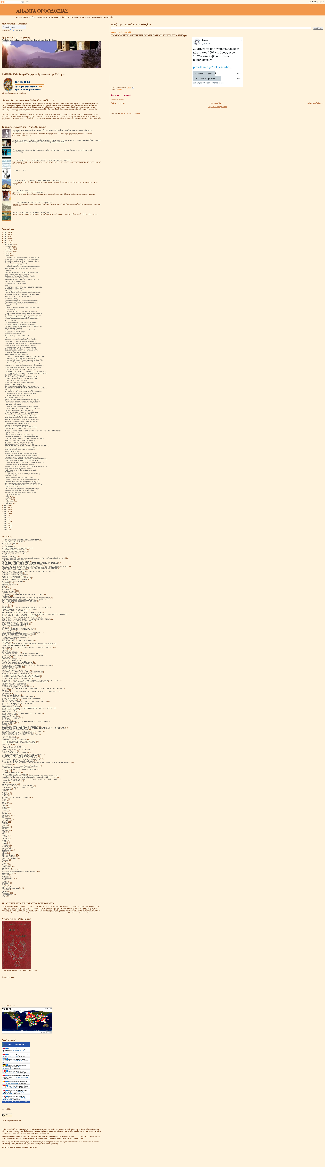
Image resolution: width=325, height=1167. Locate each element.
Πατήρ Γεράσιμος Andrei (10, 705)
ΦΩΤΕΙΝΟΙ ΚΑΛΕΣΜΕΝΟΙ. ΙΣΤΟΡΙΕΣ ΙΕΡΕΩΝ (17, 787)
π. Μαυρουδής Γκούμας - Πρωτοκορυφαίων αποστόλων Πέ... (24, 360)
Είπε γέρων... (9, 270)
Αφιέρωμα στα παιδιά (9, 584)
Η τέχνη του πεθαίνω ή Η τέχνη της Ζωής (15, 622)
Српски (4, 891)
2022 (6, 240)
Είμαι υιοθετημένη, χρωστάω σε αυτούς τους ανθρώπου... (22, 479)
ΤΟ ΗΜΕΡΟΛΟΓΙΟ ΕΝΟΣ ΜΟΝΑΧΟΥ (14, 774)
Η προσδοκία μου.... (11, 309)
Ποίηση (4, 725)
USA (3, 885)
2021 (6, 242)
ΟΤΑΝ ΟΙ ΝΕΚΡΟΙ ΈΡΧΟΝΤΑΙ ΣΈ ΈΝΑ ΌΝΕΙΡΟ (18, 696)
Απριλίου (8, 498)
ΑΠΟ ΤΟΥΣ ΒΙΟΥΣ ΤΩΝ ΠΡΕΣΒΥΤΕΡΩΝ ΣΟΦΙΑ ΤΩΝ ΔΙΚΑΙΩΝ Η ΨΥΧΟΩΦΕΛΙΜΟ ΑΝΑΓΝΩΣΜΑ (35, 566)
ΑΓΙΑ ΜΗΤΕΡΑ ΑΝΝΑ (9, 543)
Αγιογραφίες (6, 545)
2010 (6, 526)
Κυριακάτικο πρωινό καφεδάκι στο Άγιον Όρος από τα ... (22, 457)
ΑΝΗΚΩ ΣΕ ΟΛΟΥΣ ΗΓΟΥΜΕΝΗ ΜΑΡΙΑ (15, 561)
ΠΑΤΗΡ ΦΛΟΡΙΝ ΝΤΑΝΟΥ (11, 718)
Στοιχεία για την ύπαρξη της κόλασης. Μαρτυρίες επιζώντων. (22, 754)
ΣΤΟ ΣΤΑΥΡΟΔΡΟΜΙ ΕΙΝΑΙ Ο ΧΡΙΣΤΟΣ (15, 753)
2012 (6, 522)
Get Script (8, 1102)
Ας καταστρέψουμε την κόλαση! (12, 581)
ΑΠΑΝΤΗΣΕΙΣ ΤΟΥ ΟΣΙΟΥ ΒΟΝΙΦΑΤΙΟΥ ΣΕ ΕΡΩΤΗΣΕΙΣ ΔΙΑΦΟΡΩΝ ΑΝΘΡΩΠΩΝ (30, 563)
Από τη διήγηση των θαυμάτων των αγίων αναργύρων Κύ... (23, 367)
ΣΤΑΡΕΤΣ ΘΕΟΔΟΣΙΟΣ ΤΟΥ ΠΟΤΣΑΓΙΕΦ (16, 749)
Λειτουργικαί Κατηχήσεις (10, 659)
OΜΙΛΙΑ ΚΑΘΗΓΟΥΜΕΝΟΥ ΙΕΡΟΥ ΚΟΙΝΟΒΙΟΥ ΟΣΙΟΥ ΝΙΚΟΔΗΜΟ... (27, 446)
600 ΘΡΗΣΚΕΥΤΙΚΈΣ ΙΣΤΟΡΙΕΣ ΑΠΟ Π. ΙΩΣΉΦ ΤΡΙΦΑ (20, 540)
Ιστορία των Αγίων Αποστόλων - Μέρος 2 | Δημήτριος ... (22, 345)
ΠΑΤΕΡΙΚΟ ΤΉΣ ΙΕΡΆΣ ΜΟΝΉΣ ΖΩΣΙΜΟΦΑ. (17, 703)
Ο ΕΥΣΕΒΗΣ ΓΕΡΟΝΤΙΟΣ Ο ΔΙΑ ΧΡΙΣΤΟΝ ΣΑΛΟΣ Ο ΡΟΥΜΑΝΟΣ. (24, 682)
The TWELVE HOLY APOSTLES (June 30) (18, 296)
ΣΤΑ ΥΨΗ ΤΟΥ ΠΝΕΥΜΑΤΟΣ (11, 746)
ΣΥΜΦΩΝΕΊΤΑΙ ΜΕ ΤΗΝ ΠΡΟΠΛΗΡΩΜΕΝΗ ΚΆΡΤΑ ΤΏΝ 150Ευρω (149, 35)
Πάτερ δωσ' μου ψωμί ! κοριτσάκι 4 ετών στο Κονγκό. (21, 369)
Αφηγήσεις (5, 583)
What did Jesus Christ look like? (15, 281)
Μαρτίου (8, 500)
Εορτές (4, 604)
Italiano (4, 838)
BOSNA (4, 800)
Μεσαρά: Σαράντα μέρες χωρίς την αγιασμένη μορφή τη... (22, 453)
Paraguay (5, 860)
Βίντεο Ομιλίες (6, 589)
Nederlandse (6, 848)
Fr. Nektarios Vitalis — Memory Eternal (17, 278)
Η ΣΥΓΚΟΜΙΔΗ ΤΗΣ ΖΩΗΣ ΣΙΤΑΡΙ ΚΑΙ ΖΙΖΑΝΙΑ (17, 621)
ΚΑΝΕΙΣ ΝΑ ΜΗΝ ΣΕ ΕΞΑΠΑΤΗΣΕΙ (14, 645)
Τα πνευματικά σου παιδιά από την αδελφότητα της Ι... (21, 386)
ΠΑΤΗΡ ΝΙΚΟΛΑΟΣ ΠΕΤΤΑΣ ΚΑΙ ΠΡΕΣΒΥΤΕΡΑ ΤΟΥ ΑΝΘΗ (22, 713)
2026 (6, 232)
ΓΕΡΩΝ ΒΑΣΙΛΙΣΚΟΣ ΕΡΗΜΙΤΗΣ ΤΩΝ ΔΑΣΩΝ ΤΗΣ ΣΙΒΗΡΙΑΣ (22, 594)
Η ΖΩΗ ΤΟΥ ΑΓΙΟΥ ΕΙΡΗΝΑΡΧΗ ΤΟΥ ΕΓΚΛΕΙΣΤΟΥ (19, 616)
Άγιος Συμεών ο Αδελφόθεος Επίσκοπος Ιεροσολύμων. (30, 212)
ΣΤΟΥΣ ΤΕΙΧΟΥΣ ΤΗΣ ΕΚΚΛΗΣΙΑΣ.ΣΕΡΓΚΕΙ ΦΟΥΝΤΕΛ (21, 757)
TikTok (4, 881)
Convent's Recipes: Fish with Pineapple (17, 336)
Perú (3, 861)
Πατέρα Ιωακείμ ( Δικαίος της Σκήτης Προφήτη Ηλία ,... (21, 393)
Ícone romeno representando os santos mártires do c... (22, 403)
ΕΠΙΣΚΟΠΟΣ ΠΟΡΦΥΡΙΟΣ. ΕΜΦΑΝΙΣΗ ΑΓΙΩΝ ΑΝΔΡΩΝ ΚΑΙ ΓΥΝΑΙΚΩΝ (26, 607)
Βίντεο (4, 588)
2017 (6, 511)
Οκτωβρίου (9, 248)
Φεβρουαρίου (9, 502)
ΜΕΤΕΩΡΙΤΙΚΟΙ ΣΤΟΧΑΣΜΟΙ (11, 667)
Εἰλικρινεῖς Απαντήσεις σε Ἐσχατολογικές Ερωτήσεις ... (22, 338)
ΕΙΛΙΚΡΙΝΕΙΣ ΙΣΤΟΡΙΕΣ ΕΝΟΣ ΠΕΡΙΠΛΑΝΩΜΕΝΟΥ (19, 601)
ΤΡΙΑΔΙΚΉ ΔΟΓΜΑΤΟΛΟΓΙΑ (11, 781)
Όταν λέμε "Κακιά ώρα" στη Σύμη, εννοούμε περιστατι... (22, 272)
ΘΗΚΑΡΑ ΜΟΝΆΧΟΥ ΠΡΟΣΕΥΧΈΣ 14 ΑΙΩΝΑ (17, 629)
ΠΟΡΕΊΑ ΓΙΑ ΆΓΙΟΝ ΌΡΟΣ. (13, 487)
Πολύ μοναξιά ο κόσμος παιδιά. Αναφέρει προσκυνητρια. (22, 488)
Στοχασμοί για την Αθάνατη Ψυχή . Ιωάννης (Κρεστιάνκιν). (21, 759)
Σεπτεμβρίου (9, 250)
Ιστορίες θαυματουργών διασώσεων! (14, 637)
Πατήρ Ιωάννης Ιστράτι (9, 710)
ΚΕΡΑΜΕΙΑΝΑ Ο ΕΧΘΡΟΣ (10, 652)
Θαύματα (5, 627)
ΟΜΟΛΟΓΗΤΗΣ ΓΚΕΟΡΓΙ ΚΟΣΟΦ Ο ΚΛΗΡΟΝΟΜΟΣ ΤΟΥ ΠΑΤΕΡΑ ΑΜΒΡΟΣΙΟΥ (29, 692)
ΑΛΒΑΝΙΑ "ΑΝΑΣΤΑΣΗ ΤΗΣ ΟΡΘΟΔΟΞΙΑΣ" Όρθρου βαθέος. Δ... (25, 365)
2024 (6, 236)
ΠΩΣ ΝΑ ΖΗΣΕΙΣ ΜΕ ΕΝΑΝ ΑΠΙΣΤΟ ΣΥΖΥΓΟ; (17, 733)
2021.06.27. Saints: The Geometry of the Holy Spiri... (21, 349)
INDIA (4, 832)
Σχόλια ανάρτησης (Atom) (130, 113)
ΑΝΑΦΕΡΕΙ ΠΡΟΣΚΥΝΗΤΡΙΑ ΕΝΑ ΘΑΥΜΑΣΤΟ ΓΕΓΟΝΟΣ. (23, 287)
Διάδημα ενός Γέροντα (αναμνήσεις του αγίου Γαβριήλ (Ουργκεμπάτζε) (26, 597)
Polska (4, 863)
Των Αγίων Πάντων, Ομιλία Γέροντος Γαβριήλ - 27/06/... (22, 377)
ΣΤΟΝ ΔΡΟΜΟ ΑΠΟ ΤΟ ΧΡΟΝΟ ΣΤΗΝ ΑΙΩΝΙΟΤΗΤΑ (19, 756)
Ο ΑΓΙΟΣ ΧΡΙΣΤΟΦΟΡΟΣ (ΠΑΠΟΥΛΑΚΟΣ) (16, 678)
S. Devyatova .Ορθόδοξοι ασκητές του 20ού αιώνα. (19, 871)
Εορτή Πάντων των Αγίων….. (14, 451)
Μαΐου (7, 496)
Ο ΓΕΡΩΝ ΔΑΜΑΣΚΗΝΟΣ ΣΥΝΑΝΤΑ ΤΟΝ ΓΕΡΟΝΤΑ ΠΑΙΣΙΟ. (32, 202)
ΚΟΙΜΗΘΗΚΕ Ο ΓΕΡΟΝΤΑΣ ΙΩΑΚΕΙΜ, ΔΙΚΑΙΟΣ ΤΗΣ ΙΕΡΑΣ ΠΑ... (25, 391)
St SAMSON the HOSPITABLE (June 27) (17, 423)
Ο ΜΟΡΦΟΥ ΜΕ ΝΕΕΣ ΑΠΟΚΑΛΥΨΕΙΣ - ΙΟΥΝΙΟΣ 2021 (22, 408)
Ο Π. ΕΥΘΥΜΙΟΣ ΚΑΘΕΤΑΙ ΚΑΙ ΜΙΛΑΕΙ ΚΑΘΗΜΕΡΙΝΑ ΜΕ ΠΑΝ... (25, 462)
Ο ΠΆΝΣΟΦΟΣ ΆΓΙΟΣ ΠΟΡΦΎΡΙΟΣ (14, 685)
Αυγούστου (9, 252)
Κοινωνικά (119, 89)
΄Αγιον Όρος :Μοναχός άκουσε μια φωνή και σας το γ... (22, 406)
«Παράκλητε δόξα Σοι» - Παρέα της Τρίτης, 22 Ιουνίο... (21, 412)
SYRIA (4, 880)
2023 (6, 238)
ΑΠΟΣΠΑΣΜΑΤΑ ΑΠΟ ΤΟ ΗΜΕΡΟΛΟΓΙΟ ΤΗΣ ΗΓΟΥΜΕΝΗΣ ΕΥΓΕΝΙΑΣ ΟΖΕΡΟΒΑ (30, 568)
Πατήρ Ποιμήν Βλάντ (9, 715)
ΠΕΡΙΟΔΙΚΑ (6, 720)
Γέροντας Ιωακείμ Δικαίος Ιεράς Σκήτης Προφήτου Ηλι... (22, 317)
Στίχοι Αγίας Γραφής (8, 751)
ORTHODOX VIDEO (8, 858)
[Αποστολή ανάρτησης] (132, 87)
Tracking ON (23, 1102)
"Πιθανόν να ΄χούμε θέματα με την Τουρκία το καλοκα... (22, 351)
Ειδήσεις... (8, 305)
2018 (6, 509)
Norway (4, 853)
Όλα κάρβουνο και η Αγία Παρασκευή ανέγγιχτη (19, 390)
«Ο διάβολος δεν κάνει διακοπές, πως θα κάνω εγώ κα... (22, 259)
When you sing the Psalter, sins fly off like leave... (20, 490)
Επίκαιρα (5, 606)
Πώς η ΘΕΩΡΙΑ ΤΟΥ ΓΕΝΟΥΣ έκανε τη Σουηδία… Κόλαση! (23, 485)
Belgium (4, 799)
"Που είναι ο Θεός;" (11, 475)
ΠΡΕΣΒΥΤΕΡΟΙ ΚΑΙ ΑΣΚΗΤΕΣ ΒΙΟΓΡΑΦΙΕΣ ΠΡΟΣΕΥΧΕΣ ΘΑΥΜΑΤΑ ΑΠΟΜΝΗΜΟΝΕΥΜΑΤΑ (33, 728)
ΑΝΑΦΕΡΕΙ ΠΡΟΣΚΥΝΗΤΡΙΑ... (14, 289)
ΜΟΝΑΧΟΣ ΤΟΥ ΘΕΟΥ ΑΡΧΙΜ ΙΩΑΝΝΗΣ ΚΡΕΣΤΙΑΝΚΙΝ (21, 677)
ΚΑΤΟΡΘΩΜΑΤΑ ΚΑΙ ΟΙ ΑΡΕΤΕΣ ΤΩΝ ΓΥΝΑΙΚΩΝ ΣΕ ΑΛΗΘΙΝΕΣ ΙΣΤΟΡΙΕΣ (27, 647)
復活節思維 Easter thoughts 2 (14, 334)
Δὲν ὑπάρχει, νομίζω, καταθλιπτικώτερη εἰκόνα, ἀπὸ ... (21, 304)
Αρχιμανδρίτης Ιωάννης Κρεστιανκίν (14, 574)
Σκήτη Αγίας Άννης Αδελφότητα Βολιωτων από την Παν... (22, 399)
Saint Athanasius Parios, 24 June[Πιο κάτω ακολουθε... (22, 481)
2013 (6, 520)
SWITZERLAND (7, 878)
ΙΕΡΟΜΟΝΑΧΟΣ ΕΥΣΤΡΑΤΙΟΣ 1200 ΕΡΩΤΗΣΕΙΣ (18, 634)
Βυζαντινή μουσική (8, 591)
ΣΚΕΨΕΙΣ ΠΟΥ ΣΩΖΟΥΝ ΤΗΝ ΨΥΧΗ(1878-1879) (18, 741)
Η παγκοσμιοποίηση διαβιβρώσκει (15, 265)
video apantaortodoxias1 (10, 888)
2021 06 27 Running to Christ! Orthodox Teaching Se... (22, 429)
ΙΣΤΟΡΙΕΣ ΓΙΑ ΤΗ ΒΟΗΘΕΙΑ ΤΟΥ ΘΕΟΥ (15, 635)
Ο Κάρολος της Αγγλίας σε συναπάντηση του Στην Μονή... (23, 473)
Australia (5, 794)
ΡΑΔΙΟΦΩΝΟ (6, 736)
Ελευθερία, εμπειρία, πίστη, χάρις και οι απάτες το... (20, 449)
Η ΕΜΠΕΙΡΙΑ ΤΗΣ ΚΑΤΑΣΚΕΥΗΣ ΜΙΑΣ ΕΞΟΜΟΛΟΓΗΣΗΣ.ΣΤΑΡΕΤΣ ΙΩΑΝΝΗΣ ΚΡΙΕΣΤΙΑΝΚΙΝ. (34, 614)
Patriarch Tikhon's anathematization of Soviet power (21, 414)
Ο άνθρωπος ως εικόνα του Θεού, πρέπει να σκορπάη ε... (23, 315)
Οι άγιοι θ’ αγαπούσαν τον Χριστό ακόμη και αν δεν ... (21, 464)
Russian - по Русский (9, 870)
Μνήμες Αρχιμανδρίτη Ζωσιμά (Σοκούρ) (15, 670)
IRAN (3, 833)
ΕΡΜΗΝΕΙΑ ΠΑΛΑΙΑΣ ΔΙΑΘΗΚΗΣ (13, 611)
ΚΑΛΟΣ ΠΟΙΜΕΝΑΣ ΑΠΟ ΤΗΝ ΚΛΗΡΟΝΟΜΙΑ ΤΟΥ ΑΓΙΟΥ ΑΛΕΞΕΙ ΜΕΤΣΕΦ (27, 644)
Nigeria (4, 852)
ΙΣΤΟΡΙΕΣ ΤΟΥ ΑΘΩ (8, 639)
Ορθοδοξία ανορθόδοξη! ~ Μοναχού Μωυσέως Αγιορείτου (22, 292)
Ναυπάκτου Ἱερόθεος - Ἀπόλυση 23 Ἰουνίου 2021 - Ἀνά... (22, 279)
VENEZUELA (6, 886)
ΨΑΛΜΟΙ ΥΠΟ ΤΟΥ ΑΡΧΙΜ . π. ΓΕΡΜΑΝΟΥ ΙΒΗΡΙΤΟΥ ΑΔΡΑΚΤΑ (25, 371)
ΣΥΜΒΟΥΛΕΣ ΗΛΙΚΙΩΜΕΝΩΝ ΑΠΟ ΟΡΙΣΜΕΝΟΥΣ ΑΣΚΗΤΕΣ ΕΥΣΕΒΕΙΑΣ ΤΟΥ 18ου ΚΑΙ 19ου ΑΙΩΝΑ (36, 762)
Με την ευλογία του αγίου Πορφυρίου (16, 354)
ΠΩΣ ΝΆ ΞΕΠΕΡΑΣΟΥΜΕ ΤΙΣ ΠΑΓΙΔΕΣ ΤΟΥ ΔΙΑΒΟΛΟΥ (21, 734)
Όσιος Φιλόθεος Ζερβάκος (11, 695)
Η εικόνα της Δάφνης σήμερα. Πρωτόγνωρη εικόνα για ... (22, 318)
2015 (6, 515)
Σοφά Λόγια (6, 744)
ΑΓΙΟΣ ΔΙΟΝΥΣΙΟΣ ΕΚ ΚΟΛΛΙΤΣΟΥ (14, 550)
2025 (6, 234)
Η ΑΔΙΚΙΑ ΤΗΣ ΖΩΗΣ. (19, 170)
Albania (4, 790)
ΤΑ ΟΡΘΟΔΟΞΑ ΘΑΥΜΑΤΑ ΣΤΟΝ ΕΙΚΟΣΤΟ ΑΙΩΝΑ (19, 769)
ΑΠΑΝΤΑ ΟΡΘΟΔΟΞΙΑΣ (42, 10)
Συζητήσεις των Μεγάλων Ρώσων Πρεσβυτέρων (18, 761)
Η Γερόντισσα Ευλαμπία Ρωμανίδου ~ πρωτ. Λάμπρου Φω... (23, 364)
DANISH (4, 814)
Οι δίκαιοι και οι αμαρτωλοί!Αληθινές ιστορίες (17, 687)
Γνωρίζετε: (5, 596)
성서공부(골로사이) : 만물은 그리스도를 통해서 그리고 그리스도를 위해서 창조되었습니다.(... (34, 430)
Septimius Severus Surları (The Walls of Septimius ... (21, 427)
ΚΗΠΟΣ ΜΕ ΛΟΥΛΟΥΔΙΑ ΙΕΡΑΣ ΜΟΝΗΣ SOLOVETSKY (20, 654)
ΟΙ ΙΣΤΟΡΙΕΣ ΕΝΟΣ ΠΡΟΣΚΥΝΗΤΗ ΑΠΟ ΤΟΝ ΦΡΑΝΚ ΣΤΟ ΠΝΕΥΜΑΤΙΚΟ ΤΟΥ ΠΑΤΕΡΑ (32, 688)
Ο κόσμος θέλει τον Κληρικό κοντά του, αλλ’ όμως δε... (22, 378)
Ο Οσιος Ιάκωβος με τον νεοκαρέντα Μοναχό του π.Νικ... (22, 307)
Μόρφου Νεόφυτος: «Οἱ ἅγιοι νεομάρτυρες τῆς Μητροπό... (22, 448)
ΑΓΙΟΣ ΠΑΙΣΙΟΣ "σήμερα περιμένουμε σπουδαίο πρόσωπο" (23, 313)
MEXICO (5, 847)
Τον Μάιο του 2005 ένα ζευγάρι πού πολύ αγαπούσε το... (22, 483)
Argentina (5, 792)
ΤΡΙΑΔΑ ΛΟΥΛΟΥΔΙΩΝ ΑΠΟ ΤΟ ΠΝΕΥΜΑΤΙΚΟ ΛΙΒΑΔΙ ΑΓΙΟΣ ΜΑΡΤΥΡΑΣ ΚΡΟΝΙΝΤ (30, 779)
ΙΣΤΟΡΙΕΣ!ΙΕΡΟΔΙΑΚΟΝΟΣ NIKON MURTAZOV (18, 640)
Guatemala (5, 827)
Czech (4, 812)
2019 (6, 507)
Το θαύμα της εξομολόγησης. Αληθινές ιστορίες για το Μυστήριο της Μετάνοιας (28, 776)
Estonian (5, 823)
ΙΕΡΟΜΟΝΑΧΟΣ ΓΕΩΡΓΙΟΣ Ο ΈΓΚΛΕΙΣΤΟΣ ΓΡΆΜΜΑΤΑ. (21, 632)
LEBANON (5, 845)
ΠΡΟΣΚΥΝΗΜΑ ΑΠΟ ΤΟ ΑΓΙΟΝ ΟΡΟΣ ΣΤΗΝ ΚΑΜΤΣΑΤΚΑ (21, 731)
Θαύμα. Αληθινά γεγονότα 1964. (12, 626)
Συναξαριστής (6, 764)
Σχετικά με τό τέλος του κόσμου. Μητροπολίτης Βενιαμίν (21, 766)
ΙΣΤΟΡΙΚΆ (5, 642)
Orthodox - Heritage (8, 855)
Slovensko (5, 875)
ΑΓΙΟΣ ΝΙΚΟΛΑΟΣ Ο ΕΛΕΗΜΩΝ (13, 553)
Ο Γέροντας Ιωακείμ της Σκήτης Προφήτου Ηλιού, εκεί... (22, 311)
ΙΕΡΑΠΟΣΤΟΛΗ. (7, 630)
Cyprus (4, 810)
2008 (6, 530)
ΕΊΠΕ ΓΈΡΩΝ (6, 602)
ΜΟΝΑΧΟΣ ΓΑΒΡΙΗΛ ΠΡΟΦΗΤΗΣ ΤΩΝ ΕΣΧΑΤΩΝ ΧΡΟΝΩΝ (22, 672)
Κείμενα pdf (5, 650)
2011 (6, 524)
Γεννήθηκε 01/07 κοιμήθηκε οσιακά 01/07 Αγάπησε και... (22, 257)
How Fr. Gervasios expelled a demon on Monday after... (22, 436)
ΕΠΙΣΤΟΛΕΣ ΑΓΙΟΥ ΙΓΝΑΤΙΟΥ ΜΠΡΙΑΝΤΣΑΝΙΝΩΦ (19, 609)
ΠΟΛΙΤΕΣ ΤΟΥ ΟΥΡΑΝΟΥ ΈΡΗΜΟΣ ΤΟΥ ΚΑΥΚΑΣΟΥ (20, 726)
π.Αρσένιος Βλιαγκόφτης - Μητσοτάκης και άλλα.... (20, 362)
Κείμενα (4, 649)
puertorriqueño (7, 866)
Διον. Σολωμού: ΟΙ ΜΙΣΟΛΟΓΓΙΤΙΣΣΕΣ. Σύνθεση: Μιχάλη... (23, 343)
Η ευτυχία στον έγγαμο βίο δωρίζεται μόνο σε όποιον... (21, 455)
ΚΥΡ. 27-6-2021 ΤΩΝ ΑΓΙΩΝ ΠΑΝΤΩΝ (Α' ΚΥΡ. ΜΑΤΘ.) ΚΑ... (23, 326)
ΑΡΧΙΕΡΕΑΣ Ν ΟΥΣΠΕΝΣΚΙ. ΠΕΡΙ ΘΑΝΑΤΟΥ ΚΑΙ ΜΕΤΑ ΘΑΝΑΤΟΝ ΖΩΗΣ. (27, 571)
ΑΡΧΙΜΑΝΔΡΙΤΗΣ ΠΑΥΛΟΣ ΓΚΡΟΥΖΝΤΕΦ (16, 578)
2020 (6, 505)
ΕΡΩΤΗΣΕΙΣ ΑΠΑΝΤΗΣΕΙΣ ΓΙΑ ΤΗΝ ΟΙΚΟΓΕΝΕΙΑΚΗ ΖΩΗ (21, 612)
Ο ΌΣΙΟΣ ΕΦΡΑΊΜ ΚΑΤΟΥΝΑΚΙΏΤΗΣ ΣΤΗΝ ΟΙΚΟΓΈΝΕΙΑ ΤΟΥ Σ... (26, 459)
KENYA (4, 842)
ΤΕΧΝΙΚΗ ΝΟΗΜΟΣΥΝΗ (10, 772)
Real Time (15, 1102)
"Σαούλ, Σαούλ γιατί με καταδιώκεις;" (16, 263)
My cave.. (8, 285)
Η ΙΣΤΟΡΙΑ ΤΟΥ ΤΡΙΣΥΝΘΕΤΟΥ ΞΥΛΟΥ (15, 190)
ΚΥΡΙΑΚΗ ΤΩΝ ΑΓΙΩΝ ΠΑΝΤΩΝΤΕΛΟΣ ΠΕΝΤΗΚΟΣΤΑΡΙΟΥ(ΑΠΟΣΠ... (27, 466)
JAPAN (4, 840)
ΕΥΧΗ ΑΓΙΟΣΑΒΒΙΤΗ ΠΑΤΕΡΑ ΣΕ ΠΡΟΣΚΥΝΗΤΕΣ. (29, 192)
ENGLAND (5, 820)
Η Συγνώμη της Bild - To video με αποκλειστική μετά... (21, 358)
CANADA (5, 804)
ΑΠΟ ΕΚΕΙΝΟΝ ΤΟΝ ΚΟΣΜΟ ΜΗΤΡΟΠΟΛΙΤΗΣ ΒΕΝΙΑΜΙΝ (22, 564)
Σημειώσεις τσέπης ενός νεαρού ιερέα (14, 739)
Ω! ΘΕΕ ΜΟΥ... (9, 472)
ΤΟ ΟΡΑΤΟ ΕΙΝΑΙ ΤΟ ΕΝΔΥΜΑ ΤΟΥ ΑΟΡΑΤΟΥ (19, 442)
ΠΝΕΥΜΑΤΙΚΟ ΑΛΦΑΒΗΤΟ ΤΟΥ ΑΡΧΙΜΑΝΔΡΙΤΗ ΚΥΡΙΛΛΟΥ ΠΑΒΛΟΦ (26, 721)
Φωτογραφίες (6, 789)
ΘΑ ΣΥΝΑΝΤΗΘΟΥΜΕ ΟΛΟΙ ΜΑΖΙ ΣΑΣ (15, 624)
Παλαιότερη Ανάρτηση (315, 103)
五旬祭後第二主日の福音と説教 (15, 331)
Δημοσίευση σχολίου (117, 99)
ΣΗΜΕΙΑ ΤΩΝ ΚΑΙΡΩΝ (9, 738)
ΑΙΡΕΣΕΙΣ (5, 555)
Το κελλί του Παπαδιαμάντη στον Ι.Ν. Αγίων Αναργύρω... (22, 419)
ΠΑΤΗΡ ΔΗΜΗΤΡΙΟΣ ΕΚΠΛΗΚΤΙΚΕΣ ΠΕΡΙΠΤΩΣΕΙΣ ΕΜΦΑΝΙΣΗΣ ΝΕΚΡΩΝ (27, 708)
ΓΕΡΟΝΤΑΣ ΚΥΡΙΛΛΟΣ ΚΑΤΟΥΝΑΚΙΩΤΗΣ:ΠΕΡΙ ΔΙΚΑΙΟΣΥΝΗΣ (25, 356)
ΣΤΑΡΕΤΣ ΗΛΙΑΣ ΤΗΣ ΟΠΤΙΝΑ (12, 748)
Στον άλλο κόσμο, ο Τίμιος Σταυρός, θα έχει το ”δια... (21, 492)
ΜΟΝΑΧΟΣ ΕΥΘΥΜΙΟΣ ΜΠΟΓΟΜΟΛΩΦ (15, 673)
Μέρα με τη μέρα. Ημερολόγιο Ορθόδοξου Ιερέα (18, 663)
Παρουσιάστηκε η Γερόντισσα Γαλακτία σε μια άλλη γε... (22, 302)
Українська (5, 893)
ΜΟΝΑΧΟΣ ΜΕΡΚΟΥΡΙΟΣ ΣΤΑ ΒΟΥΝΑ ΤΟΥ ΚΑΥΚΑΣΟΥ (21, 675)
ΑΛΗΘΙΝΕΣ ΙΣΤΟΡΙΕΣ (9, 556)
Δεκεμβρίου (9, 244)
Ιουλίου (7, 253)
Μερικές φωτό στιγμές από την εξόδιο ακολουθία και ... (21, 300)
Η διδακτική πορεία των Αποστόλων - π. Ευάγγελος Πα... (22, 294)
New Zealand (6, 850)
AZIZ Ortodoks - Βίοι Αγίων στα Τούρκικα (15, 797)
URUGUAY (5, 883)
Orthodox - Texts (7, 856)
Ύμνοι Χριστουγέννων (9, 784)
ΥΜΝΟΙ (4, 782)
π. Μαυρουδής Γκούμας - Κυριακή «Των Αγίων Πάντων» (22, 416)
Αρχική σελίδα (216, 103)
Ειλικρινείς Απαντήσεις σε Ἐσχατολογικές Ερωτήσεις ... (22, 339)
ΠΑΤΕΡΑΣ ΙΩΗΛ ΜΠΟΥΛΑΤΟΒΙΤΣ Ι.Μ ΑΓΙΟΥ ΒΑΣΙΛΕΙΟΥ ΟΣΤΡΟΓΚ (24, 701)
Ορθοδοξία (5, 693)
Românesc (5, 868)
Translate (18, 30)
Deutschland (6, 815)
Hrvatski (4, 828)
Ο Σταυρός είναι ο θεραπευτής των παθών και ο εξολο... (22, 261)
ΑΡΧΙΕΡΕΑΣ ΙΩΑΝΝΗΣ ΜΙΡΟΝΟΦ (13, 569)
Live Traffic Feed (16, 1045)
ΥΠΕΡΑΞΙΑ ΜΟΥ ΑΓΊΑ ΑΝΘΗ (14, 397)
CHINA (4, 807)
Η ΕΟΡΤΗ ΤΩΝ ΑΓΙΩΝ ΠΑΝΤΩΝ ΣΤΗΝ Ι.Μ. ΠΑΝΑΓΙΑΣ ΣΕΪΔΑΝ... (25, 438)
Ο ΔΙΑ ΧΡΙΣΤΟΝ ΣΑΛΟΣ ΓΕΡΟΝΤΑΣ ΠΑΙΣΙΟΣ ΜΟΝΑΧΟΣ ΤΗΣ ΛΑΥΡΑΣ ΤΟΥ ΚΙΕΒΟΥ (30, 680)
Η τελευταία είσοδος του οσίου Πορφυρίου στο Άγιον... (21, 347)
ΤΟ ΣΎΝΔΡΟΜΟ (10, 320)
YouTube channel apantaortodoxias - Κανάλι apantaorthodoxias (29, 40)
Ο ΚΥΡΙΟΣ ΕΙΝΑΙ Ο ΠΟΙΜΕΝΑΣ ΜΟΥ (14, 683)
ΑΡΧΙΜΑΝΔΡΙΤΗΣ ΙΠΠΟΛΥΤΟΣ (12, 573)
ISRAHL (4, 837)
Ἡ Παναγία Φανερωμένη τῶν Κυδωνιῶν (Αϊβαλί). (20, 382)
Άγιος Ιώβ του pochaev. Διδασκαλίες (14, 551)
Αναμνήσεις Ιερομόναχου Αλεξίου (13, 560)
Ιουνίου (7, 255)
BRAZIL (4, 802)
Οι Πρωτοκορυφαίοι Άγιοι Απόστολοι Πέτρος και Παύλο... (22, 322)
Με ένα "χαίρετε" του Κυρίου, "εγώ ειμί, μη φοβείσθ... (21, 470)
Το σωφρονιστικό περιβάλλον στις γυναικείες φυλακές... (22, 417)
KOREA (4, 843)
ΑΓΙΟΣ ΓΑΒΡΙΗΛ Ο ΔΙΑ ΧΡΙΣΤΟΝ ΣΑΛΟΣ (15, 548)
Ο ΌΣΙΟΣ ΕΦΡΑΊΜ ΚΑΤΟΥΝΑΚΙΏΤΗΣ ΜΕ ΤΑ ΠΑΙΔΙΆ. (21, 461)
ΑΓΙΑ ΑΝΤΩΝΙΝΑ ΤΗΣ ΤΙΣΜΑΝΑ (12, 541)
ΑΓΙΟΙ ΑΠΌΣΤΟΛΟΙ (11, 298)
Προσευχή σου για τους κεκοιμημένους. (15, 729)
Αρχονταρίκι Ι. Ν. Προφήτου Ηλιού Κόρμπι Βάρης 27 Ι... (22, 341)
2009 (6, 528)
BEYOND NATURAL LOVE (13, 328)
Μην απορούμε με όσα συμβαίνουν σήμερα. (18, 468)
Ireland (4, 835)
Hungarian (5, 830)
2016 (6, 513)
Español (4, 822)
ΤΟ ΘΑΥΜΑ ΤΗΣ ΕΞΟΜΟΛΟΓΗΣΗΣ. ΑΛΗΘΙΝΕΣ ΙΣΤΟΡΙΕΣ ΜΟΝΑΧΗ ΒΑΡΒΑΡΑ (28, 777)
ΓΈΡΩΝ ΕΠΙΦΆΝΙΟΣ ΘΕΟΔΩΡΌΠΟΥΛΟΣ (18, 395)
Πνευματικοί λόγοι (8, 723)
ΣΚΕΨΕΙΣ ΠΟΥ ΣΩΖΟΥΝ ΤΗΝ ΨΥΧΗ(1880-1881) (18, 743)
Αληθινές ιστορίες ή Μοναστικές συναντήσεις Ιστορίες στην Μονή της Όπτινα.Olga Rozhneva (33, 558)
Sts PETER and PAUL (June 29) (15, 375)
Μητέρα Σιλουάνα (8, 668)
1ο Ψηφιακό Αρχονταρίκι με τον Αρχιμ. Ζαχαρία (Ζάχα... (22, 440)
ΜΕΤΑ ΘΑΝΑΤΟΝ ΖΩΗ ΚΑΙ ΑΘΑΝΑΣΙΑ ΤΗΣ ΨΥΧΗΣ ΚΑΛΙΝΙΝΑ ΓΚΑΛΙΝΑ (26, 665)
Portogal (4, 865)
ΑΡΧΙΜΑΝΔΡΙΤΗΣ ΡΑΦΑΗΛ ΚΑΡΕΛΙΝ (14, 579)
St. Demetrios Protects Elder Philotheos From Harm (21, 276)
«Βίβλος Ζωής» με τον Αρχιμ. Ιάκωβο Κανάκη (19, 435)
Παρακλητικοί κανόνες (9, 700)
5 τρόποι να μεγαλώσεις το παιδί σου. (16, 425)
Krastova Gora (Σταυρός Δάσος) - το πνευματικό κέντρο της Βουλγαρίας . (37, 180)
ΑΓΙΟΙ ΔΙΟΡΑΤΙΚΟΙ (8, 546)
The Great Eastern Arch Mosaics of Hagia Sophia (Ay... (22, 421)
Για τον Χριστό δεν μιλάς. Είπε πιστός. (16, 380)
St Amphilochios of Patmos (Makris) (16, 283)
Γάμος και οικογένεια (9, 593)
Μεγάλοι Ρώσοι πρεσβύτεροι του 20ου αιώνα (17, 662)
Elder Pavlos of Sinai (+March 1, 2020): (17, 274)
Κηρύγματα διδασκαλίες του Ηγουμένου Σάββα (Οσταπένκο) (22, 655)
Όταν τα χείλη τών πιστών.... (14, 404)
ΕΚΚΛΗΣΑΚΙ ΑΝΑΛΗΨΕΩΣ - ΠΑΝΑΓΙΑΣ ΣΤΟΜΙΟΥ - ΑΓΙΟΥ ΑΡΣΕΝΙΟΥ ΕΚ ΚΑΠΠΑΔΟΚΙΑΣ (42, 160)
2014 (6, 518)
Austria (4, 795)
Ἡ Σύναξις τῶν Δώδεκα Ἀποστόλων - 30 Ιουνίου (20, 324)
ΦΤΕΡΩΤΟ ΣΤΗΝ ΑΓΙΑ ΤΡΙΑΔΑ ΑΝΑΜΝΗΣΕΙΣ (17, 786)
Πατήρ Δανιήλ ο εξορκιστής (11, 706)
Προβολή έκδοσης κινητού (217, 107)
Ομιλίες (4, 690)
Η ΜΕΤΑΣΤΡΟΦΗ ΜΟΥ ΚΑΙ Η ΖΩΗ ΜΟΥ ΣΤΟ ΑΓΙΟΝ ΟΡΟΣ (22, 617)
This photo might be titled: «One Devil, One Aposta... (21, 268)
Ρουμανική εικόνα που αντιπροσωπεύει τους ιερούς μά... (22, 401)
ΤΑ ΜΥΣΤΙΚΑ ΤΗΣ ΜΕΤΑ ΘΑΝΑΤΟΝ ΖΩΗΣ (16, 767)
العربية (4, 896)
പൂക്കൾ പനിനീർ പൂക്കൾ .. (13, 433)
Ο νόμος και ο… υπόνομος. (13, 494)
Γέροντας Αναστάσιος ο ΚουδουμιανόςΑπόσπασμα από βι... (23, 266)
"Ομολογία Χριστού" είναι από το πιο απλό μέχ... (20, 477)
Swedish (5, 876)
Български (5, 889)
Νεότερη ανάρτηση (118, 103)
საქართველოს (7, 894)
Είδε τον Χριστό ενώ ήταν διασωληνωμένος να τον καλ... (22, 291)
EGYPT (4, 817)
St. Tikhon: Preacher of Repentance (16, 352)
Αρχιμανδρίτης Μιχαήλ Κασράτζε (13, 576)
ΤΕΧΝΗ (4, 771)
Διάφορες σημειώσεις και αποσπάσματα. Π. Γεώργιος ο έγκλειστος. (24, 599)
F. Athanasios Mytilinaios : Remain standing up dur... (21, 330)
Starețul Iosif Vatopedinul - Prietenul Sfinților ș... (19, 410)
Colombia (5, 809)
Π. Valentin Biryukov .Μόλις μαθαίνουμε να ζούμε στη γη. (21, 698)
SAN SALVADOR (7, 873)
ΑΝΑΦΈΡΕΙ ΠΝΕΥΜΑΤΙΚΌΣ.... (14, 384)
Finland (4, 825)
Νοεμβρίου (8, 246)
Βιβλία (4, 586)
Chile (3, 805)
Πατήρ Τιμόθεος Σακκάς (10, 716)
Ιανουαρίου (9, 503)
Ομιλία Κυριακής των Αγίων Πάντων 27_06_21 (19, 444)
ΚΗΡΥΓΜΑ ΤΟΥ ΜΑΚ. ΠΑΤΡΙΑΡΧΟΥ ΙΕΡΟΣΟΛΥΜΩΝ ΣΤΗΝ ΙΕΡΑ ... (26, 373)
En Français (6, 819)
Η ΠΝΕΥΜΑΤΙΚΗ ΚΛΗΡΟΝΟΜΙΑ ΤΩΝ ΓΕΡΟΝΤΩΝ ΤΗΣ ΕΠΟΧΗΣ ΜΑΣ (26, 619)
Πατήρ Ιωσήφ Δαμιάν (9, 711)
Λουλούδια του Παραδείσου (11, 660)
